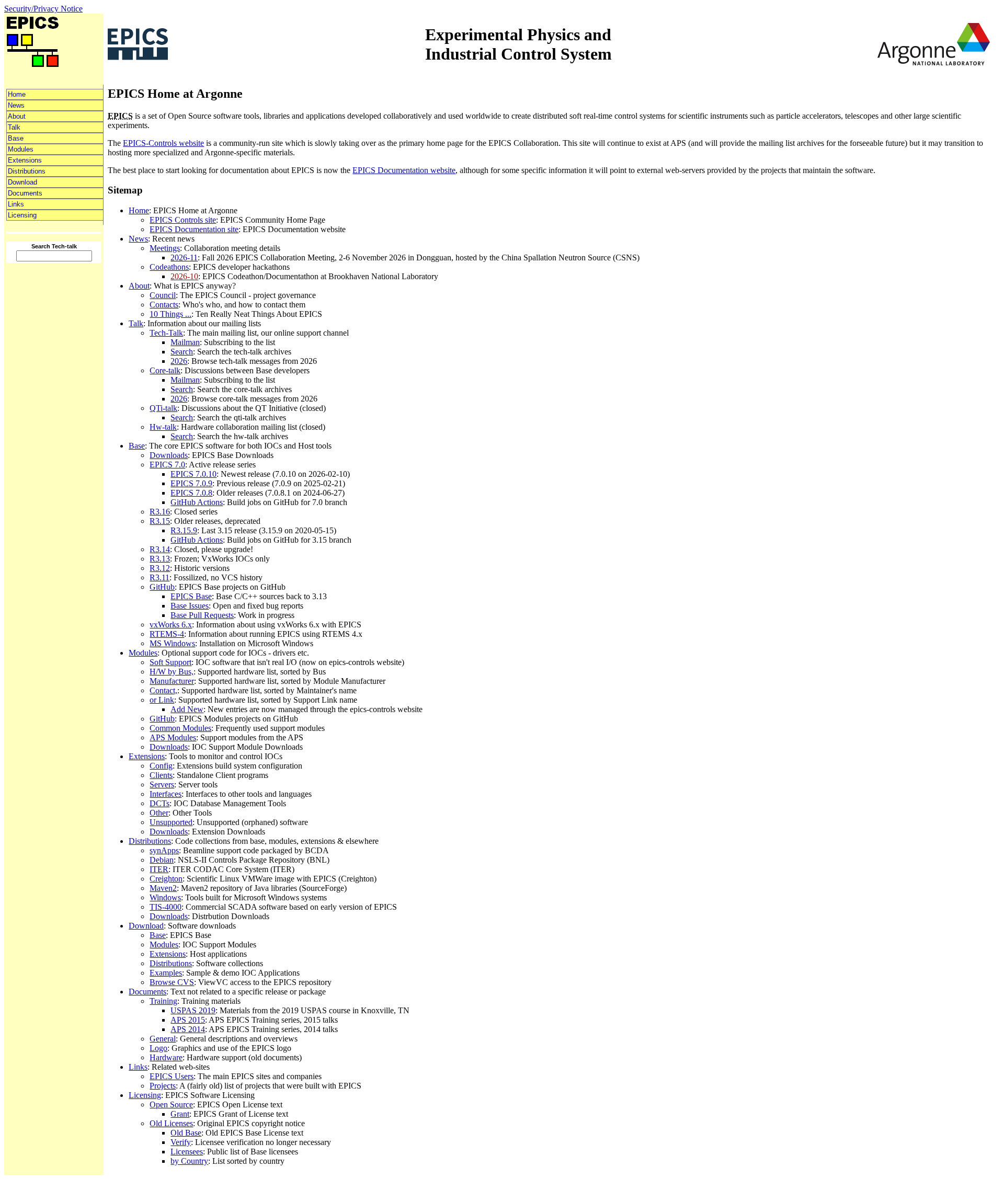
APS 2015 (187, 1019)
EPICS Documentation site (194, 229)
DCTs (159, 803)
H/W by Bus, (171, 671)
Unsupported (171, 822)
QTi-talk (163, 408)
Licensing (22, 215)
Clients (161, 775)
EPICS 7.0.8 (191, 492)
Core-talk (165, 370)
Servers (162, 784)
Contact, (163, 690)
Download (22, 182)
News (16, 105)
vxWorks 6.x (171, 624)
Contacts (164, 304)
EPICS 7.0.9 (191, 483)
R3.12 (160, 568)
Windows (165, 897)
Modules (20, 149)
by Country (189, 1161)
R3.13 (160, 558)
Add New (186, 709)
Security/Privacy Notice (43, 8)
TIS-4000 (165, 906)
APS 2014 (187, 1029)
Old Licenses (171, 1123)
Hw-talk (163, 426)
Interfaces (165, 793)
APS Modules (173, 737)
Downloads (169, 455)
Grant (179, 1113)
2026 (178, 361)
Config (161, 765)
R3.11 (159, 577)
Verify (180, 1142)
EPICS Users (171, 1076)
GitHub (162, 586)
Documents (25, 193)
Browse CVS (172, 982)
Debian (162, 859)
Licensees (186, 1151)
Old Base (185, 1132)
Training (163, 1001)
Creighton (166, 878)
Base (16, 138)
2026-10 (184, 276)
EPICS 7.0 (167, 464)
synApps (164, 850)
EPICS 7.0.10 (193, 474)
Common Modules (180, 728)
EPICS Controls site (183, 219)
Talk (14, 127)
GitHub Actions (196, 502)
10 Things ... (170, 314)
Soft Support (170, 662)
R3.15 (160, 521)
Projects (163, 1085)
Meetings (165, 248)
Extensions (25, 160)
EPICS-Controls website (163, 143)
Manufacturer (172, 681)
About (17, 116)
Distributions (26, 171)
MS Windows (172, 643)
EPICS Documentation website (403, 170)
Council (163, 295)
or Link (162, 699)
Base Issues (189, 605)
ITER (159, 869)
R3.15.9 (183, 530)
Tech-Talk (166, 332)
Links (16, 204)
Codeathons (169, 266)
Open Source (171, 1104)
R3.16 (160, 511)
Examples (166, 972)
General (163, 1038)
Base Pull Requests (202, 615)
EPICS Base (191, 596)
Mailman (185, 342)
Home (17, 94)
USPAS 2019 (192, 1010)
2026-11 (184, 257)
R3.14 (160, 549)
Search (181, 351)
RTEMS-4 (167, 633)
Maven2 (163, 888)
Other (159, 812)
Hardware (166, 1057)
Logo (158, 1048)
